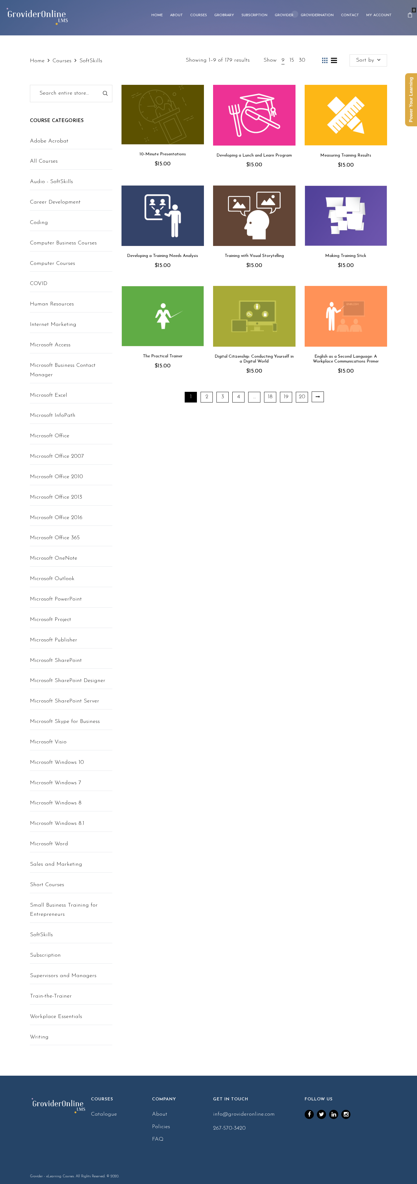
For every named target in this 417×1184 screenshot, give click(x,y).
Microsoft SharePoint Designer (67, 681)
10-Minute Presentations (163, 154)
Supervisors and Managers (63, 976)
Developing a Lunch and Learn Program (254, 155)
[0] (410, 15)
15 (291, 60)
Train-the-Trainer (51, 996)
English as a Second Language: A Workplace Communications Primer (346, 359)
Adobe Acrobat (49, 141)
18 (270, 397)
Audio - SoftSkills (51, 182)
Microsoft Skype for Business (65, 721)
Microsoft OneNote (53, 558)
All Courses (44, 161)
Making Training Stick (345, 256)
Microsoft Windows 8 (56, 803)
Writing (39, 1037)
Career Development (55, 202)
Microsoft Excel (48, 395)
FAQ (158, 1139)
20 (302, 397)
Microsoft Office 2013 (56, 497)
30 (302, 60)
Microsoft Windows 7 (55, 783)
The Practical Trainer (163, 356)
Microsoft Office (49, 436)
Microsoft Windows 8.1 (57, 823)
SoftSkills (41, 935)
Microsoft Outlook (52, 579)
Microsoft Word (49, 844)
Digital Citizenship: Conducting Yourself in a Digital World (254, 359)
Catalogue (104, 1114)
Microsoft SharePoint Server (64, 701)
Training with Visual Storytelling (254, 256)
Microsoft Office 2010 (56, 477)
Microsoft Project (50, 620)
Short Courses (47, 885)
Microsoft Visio (48, 742)
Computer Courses (52, 263)
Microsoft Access (50, 345)
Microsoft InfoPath (52, 415)
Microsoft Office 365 (55, 538)
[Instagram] (345, 1114)
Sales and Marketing (56, 864)
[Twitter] (321, 1114)
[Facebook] (309, 1114)
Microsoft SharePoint (56, 660)
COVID (38, 284)
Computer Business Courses (63, 243)
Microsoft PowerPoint (56, 599)
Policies (161, 1127)
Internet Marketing (53, 324)
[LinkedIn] (333, 1114)
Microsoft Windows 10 (57, 762)
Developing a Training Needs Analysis (162, 256)
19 (286, 397)
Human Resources (52, 304)
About (159, 1114)
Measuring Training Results (345, 155)
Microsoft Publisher (53, 640)
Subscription (45, 955)
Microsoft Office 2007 (57, 456)
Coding (39, 223)
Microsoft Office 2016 (56, 518)
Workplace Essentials (56, 1017)
